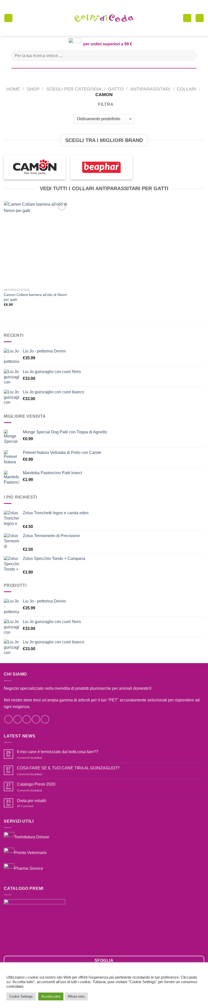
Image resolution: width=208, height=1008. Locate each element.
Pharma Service (28, 868)
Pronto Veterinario (30, 853)
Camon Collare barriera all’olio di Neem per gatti (35, 297)
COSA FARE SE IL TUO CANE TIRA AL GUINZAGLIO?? (68, 768)
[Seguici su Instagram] (17, 719)
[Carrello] (187, 18)
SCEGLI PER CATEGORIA (73, 89)
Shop (33, 89)
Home (13, 89)
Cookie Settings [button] (21, 996)
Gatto (116, 89)
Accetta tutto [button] (50, 996)
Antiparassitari (150, 89)
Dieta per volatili (31, 801)
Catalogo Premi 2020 (36, 784)
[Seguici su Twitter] (27, 719)
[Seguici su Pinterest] (45, 719)
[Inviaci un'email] (36, 719)
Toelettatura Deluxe (31, 837)
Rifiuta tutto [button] (76, 996)
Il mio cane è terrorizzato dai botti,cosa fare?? (57, 752)
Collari (186, 89)
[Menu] (8, 18)
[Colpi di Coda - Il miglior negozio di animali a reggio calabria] (104, 18)
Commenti (25, 806)
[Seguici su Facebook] (8, 719)
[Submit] (191, 56)
